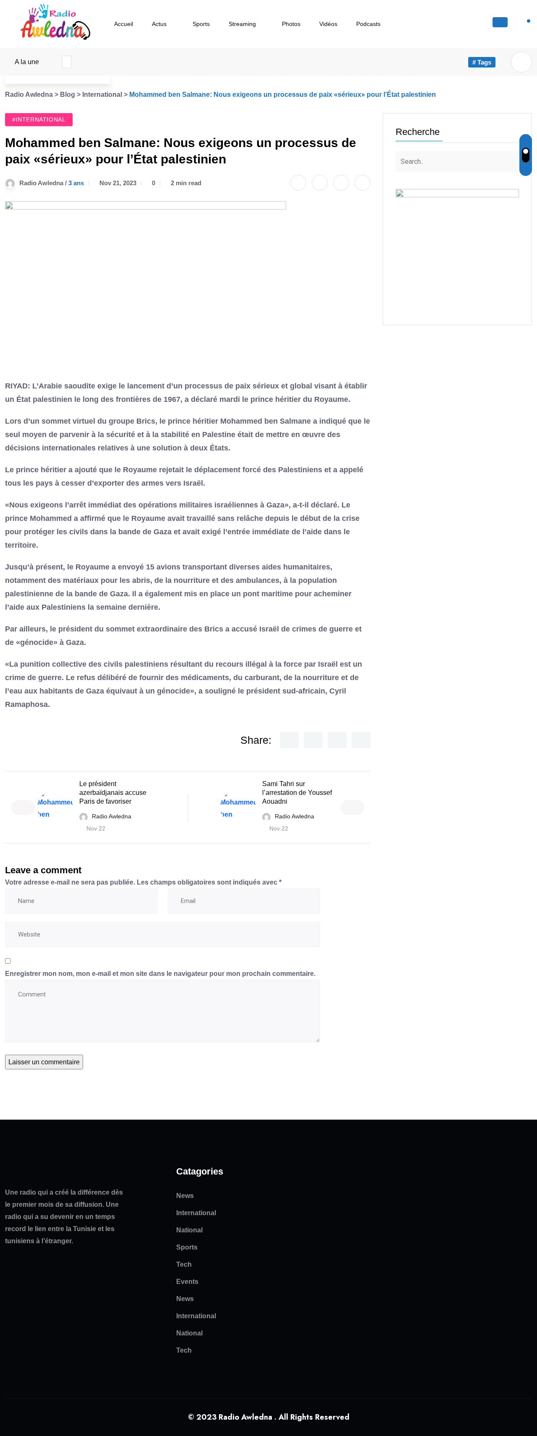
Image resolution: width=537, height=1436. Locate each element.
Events (187, 1281)
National (189, 1230)
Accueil (123, 24)
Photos (291, 24)
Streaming (242, 24)
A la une (27, 61)
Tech (184, 1264)
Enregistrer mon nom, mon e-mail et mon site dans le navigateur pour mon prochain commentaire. (160, 973)
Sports (201, 24)
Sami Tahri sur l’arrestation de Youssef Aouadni (297, 792)
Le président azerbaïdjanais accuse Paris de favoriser (112, 792)
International (196, 1212)
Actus (159, 24)
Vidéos (328, 24)
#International (38, 119)
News (185, 1195)
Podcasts (368, 24)
